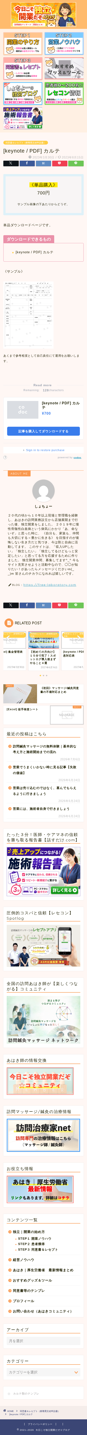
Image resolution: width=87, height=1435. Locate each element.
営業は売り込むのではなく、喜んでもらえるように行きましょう (45, 790)
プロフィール (23, 1301)
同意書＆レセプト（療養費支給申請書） (26, 142)
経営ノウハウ (23, 1260)
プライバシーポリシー (40, 1424)
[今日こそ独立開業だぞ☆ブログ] (43, 25)
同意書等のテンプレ (29, 1290)
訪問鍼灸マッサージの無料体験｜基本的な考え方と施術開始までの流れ (45, 749)
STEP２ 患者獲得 (31, 1244)
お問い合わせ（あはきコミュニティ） (43, 1311)
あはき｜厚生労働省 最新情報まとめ (43, 1270)
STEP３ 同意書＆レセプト (38, 1249)
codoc (77, 457)
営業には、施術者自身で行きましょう (41, 808)
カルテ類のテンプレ (26, 1393)
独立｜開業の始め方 (29, 1232)
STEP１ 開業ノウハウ (35, 1238)
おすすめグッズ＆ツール (32, 1280)
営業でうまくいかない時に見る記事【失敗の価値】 (45, 770)
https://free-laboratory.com (49, 584)
